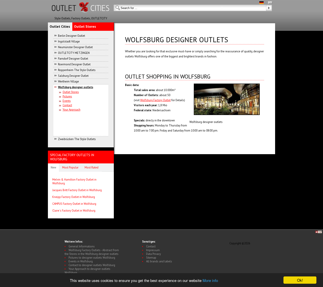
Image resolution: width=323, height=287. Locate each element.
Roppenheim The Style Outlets (77, 70)
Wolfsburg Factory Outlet (155, 100)
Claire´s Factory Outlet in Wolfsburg (73, 210)
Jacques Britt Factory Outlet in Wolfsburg (77, 190)
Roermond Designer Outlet (74, 64)
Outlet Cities (60, 26)
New (53, 167)
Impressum (153, 250)
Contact (67, 105)
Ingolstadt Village (69, 41)
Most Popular (70, 167)
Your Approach (71, 110)
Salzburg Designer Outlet (73, 76)
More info (210, 280)
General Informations (82, 246)
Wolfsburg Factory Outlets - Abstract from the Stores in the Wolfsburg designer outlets (92, 252)
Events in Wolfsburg (81, 261)
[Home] (81, 15)
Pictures (67, 96)
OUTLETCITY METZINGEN (74, 53)
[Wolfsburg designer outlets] (226, 99)
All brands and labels (159, 261)
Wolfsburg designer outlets (75, 87)
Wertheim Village (68, 81)
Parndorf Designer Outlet (73, 58)
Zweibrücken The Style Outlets (77, 139)
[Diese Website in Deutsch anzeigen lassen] (261, 3)
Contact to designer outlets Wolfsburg (92, 265)
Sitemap (151, 258)
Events (67, 101)
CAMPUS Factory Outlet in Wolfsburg (74, 204)
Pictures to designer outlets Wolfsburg (92, 258)
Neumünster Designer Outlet (75, 47)
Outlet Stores (85, 26)
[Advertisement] (81, 122)
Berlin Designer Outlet (71, 36)
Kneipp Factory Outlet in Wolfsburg (73, 197)
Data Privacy (153, 254)
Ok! (300, 280)
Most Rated (91, 167)
